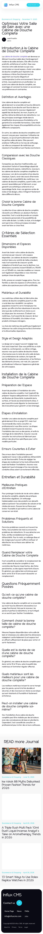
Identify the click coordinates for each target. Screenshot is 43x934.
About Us (7, 927)
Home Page (9, 911)
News (19, 911)
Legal (26, 927)
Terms (20, 927)
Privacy (14, 927)
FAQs (27, 911)
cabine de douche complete (15, 56)
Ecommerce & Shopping (11, 19)
